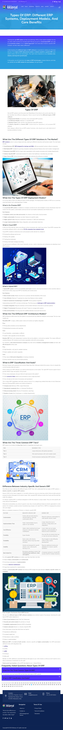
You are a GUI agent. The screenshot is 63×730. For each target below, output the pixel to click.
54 (41, 684)
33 (59, 683)
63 (58, 684)
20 (34, 683)
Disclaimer (37, 713)
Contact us (22, 711)
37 (8, 684)
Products (37, 6)
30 (54, 683)
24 (42, 683)
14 (23, 683)
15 (25, 683)
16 (27, 683)
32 (57, 683)
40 (14, 684)
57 (46, 684)
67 (6, 686)
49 (31, 684)
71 (14, 686)
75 (21, 686)
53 (39, 684)
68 (8, 686)
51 (35, 684)
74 (19, 686)
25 (44, 683)
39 (12, 684)
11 (17, 683)
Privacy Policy (38, 708)
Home (22, 6)
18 (30, 683)
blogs (26, 6)
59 (50, 684)
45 (23, 684)
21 (36, 683)
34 (2, 684)
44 (21, 684)
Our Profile (31, 6)
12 (19, 683)
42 (17, 684)
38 (10, 684)
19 (32, 683)
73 (17, 686)
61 (54, 684)
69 (10, 686)
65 (2, 686)
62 (56, 684)
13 (21, 683)
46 (25, 684)
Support (47, 6)
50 (33, 684)
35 (4, 684)
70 (12, 686)
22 (38, 683)
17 (28, 683)
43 (19, 684)
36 (6, 684)
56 (44, 684)
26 (46, 683)
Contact (52, 6)
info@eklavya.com (23, 1)
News (42, 6)
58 (48, 684)
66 (4, 686)
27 (48, 683)
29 (52, 683)
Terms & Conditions (39, 711)
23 (40, 683)
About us (22, 708)
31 (55, 683)
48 (29, 684)
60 (52, 684)
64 (60, 684)
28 (50, 683)
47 (27, 684)
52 (37, 684)
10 (15, 683)
